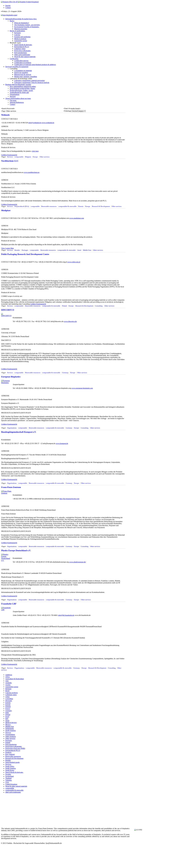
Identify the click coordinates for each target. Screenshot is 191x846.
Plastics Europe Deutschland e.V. (16, 550)
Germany (65, 373)
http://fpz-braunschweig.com (69, 499)
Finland (8, 707)
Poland (64, 306)
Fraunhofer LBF (8, 604)
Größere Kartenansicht (9, 155)
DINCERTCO (7, 310)
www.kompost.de (62, 443)
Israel (79, 250)
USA (7, 782)
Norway (8, 732)
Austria (7, 685)
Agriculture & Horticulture (14, 679)
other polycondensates (13, 792)
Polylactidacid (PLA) (22, 206)
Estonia (80, 206)
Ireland (7, 715)
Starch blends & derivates (14, 772)
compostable (19, 157)
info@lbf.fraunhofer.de (66, 615)
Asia (7, 681)
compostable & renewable (67, 206)
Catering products (11, 693)
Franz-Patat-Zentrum (11, 487)
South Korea (9, 770)
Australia (8, 683)
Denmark (8, 701)
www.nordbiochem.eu (31, 172)
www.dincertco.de (70, 321)
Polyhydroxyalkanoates (13, 746)
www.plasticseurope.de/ (77, 562)
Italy (6, 719)
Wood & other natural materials (16, 786)
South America (10, 768)
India (7, 713)
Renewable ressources (49, 206)
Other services (45, 157)
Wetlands (5, 115)
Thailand (8, 778)
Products (8, 752)
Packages (25, 250)
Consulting (99, 306)
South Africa (9, 766)
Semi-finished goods (12, 762)
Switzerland (9, 776)
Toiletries (8, 780)
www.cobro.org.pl (73, 262)
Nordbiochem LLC (10, 161)
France (7, 709)
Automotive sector (11, 687)
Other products (10, 736)
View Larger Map (7, 248)
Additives (8, 675)
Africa (7, 677)
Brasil (7, 691)
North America (10, 730)
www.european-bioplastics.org (82, 388)
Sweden (8, 774)
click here (35, 151)
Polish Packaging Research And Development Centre (25, 254)
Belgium (28, 157)
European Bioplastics (10, 377)
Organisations (12, 428)
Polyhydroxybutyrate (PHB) (15, 748)
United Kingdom (11, 784)
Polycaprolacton (11, 744)
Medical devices (11, 723)
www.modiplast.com (76, 218)
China (7, 697)
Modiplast (5, 210)
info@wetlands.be (34, 123)
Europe (35, 157)
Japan (7, 721)
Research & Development (101, 206)
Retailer (17, 250)
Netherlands (9, 728)
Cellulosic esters (11, 695)
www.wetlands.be (48, 123)
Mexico (8, 725)
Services (10, 157)
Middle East (87, 250)
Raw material (10, 754)
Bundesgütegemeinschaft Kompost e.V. (18, 432)
